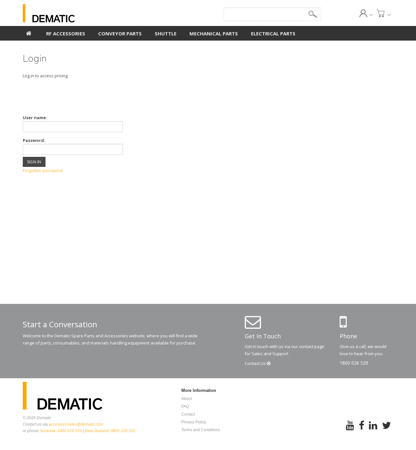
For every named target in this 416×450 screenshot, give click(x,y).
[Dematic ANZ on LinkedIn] (373, 430)
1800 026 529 (354, 363)
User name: (35, 117)
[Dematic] (78, 13)
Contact (256, 363)
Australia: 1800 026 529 (61, 431)
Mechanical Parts (213, 33)
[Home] (29, 32)
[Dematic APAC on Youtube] (350, 430)
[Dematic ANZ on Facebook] (361, 430)
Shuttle (165, 33)
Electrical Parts (273, 33)
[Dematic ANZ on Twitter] (386, 430)
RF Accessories (65, 33)
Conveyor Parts (120, 33)
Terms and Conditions (200, 430)
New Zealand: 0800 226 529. (110, 431)
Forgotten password (42, 170)
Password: (34, 140)
